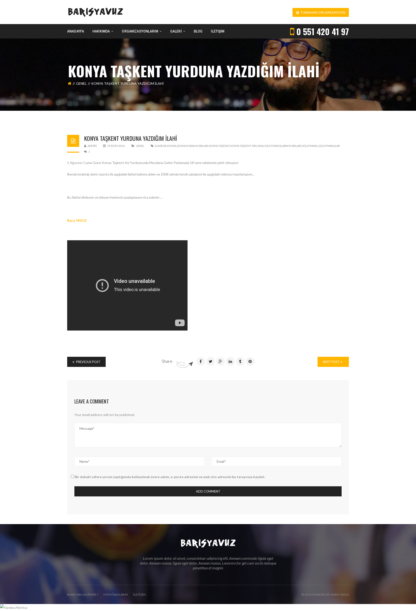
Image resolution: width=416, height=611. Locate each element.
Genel (81, 83)
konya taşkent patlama (247, 146)
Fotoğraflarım (116, 594)
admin (92, 146)
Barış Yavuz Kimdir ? (82, 594)
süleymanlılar (329, 146)
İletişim (139, 594)
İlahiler (160, 146)
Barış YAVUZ (77, 220)
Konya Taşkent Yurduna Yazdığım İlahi (130, 138)
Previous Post (87, 362)
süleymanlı (310, 146)
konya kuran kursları (192, 146)
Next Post (332, 362)
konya (171, 146)
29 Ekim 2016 (116, 146)
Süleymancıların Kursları (282, 146)
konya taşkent (219, 146)
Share (167, 361)
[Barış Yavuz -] (95, 12)
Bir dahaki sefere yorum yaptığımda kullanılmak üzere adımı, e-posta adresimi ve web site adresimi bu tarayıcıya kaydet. (170, 477)
